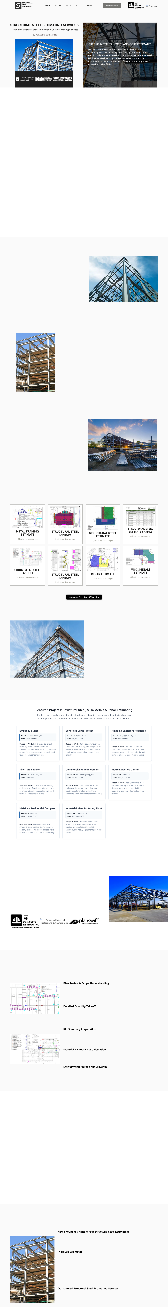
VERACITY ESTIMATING (46, 35)
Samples (58, 5)
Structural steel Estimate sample (140, 530)
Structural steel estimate (103, 534)
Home (47, 5)
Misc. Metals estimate (140, 571)
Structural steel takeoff (65, 533)
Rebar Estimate (103, 574)
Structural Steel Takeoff (27, 571)
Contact (89, 5)
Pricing (68, 5)
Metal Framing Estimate (27, 533)
